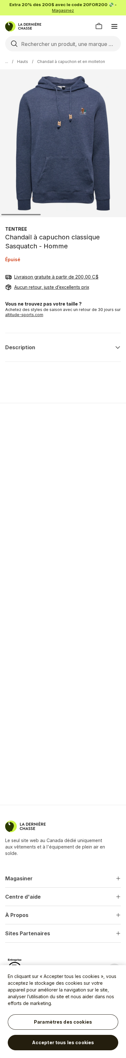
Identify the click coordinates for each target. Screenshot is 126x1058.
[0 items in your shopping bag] (98, 26)
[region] (63, 1011)
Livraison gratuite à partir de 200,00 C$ (56, 277)
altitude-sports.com (24, 314)
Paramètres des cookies (63, 1022)
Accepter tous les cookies (63, 1042)
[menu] (114, 26)
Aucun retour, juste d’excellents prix (51, 287)
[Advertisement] (63, 476)
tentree (16, 229)
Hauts (22, 61)
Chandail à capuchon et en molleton (71, 61)
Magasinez (63, 10)
